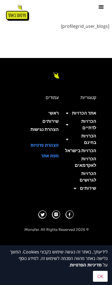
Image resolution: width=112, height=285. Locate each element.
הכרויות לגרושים (88, 177)
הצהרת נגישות (44, 129)
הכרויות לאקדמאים (85, 162)
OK (100, 276)
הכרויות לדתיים (88, 124)
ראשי (53, 113)
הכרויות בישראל (80, 151)
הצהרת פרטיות (44, 145)
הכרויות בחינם (88, 139)
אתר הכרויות (84, 113)
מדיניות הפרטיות (86, 265)
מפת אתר (50, 156)
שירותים (88, 188)
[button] (101, 7)
